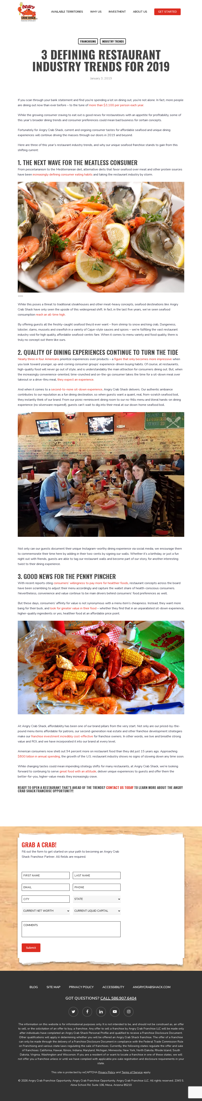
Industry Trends (113, 41)
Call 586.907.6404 (118, 998)
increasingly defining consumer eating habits (63, 174)
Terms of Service (132, 1072)
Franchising (88, 41)
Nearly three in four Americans (38, 359)
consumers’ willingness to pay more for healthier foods (91, 583)
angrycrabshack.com (151, 987)
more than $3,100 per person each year (116, 105)
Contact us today (119, 787)
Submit (31, 948)
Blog (34, 987)
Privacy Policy (81, 987)
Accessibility (113, 987)
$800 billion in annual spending (39, 756)
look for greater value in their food (73, 608)
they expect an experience (75, 379)
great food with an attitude (78, 771)
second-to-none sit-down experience (76, 389)
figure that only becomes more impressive (143, 359)
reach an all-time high (50, 314)
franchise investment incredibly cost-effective (62, 736)
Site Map (53, 987)
